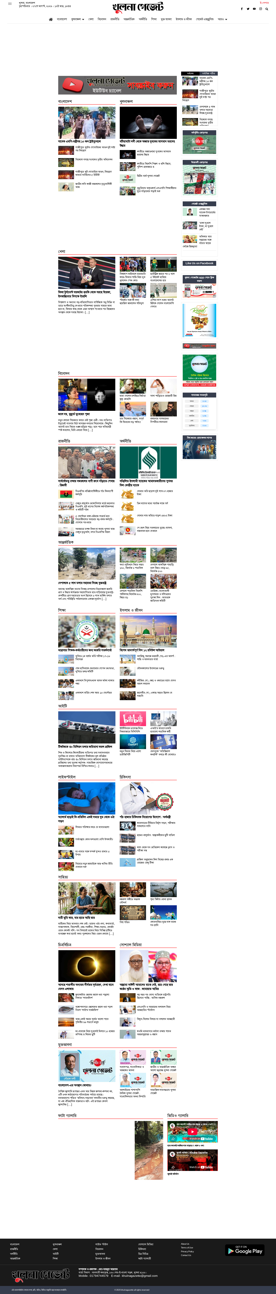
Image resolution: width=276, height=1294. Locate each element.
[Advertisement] (138, 50)
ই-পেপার (264, 3)
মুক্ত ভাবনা (166, 19)
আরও (221, 19)
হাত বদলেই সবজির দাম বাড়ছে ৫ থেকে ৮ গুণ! (185, 1145)
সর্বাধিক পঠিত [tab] (208, 73)
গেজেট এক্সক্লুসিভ (204, 19)
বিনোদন (102, 19)
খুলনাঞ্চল (76, 19)
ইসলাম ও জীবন (184, 19)
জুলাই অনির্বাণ (172, 1174)
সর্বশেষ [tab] (190, 73)
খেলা (90, 19)
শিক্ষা (154, 19)
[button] (10, 4)
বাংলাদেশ (62, 19)
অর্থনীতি (143, 19)
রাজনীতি (114, 19)
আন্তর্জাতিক (128, 19)
